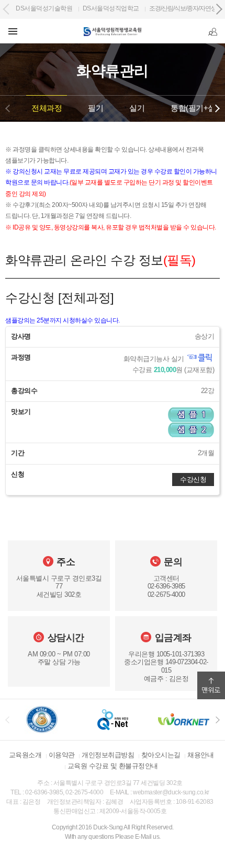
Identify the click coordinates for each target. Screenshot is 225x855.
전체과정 (46, 107)
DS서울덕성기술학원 (44, 8)
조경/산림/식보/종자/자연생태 (185, 8)
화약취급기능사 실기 (154, 359)
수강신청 (193, 479)
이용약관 (62, 755)
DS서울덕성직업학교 (111, 8)
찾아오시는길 (161, 755)
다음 (217, 108)
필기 (95, 107)
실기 (136, 107)
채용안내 (200, 755)
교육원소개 (25, 755)
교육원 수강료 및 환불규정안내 (113, 766)
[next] (218, 720)
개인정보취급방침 (108, 755)
